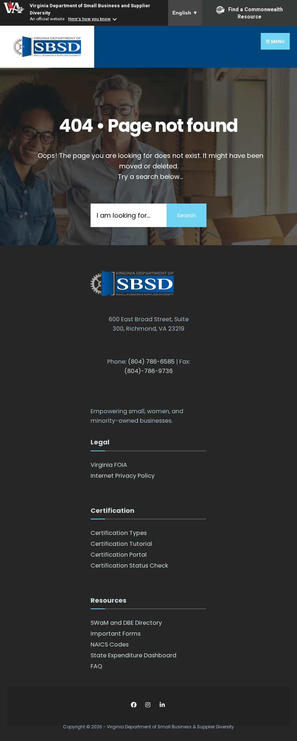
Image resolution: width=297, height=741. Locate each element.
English (185, 13)
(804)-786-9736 (148, 371)
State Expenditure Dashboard (133, 655)
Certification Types (119, 533)
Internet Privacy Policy (123, 476)
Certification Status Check (129, 565)
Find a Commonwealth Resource (255, 13)
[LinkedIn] (162, 704)
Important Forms (116, 633)
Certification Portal (119, 554)
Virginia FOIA (109, 465)
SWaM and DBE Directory (126, 623)
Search (186, 215)
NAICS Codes (110, 644)
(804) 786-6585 (151, 361)
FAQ (96, 666)
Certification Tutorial (121, 544)
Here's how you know (89, 18)
